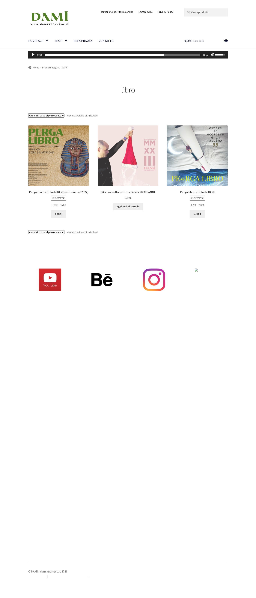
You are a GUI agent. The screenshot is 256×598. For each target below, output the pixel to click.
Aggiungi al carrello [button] (128, 206)
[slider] (122, 55)
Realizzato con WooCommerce (68, 576)
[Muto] (212, 55)
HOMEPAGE (35, 41)
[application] (128, 55)
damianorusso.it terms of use (116, 12)
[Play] (33, 55)
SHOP (58, 41)
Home (36, 67)
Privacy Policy (165, 12)
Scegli (58, 213)
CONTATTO (106, 41)
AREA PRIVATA (83, 41)
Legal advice (146, 12)
